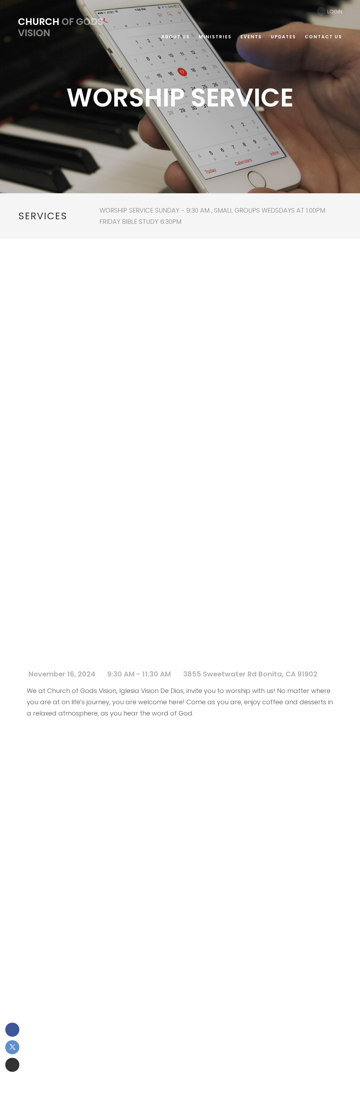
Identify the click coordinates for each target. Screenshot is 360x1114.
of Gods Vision (60, 27)
